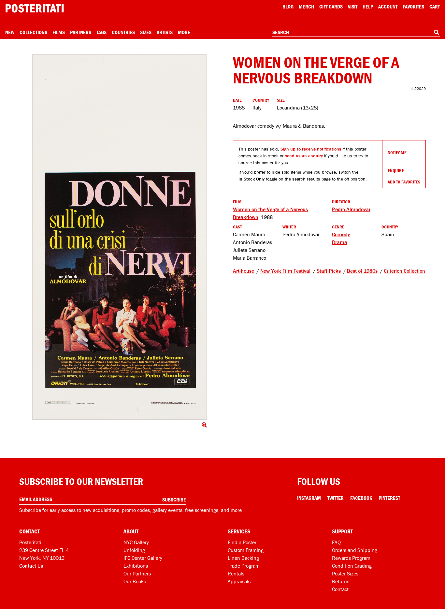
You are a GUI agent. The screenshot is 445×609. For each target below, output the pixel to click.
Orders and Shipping (354, 550)
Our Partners (137, 573)
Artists (165, 32)
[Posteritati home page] (34, 8)
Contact (340, 589)
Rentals (236, 573)
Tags (101, 32)
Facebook (361, 498)
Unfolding (134, 550)
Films (58, 32)
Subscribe (174, 499)
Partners (80, 32)
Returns (340, 581)
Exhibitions (135, 565)
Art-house (243, 271)
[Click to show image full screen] (119, 237)
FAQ (336, 542)
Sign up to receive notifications (310, 149)
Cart (434, 6)
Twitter (335, 498)
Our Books (134, 581)
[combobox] (356, 32)
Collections (33, 32)
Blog (288, 6)
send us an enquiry (304, 156)
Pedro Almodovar (351, 209)
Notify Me (397, 152)
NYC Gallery (136, 542)
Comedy (341, 234)
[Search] (436, 32)
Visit (352, 6)
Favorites (413, 6)
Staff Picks (329, 271)
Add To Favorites (404, 182)
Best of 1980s (362, 271)
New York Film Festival (285, 271)
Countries (123, 32)
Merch (306, 6)
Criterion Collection (404, 271)
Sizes (145, 32)
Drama (339, 242)
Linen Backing (243, 558)
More (184, 32)
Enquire (396, 170)
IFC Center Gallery (142, 558)
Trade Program (244, 565)
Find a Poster (242, 542)
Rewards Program (351, 558)
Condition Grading (352, 565)
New (9, 32)
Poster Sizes (345, 573)
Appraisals (239, 581)
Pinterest (389, 498)
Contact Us (31, 565)
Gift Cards (331, 6)
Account (387, 6)
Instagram (309, 498)
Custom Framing (246, 550)
